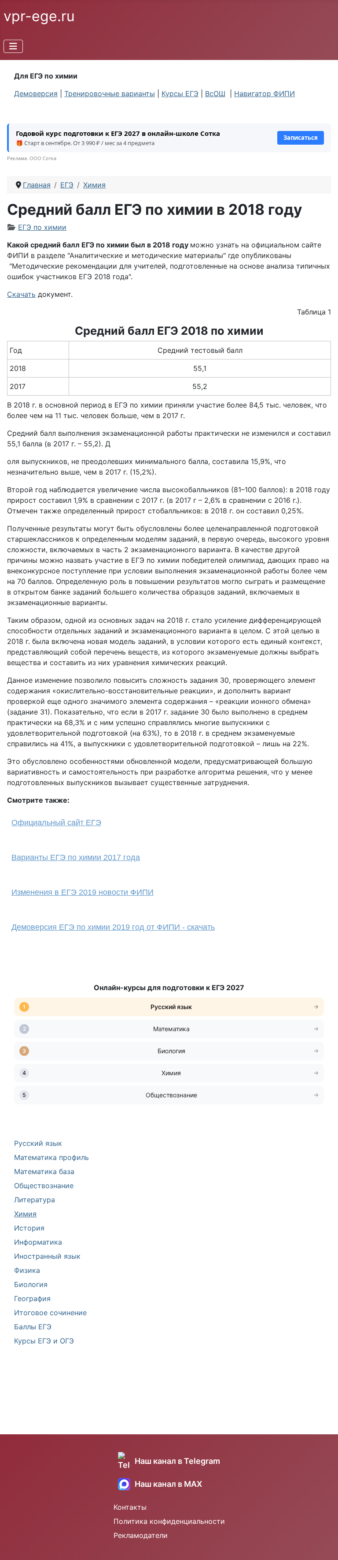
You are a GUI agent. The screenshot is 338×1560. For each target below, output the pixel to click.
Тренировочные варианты (109, 93)
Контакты (130, 1507)
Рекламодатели (141, 1535)
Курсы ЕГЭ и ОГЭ (44, 1340)
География (32, 1298)
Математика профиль (51, 1157)
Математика (171, 1029)
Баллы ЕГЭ (32, 1326)
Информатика (38, 1242)
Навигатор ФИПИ (264, 93)
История (29, 1227)
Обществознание (43, 1185)
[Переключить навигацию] (13, 46)
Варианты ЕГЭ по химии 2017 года (75, 857)
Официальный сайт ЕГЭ (56, 822)
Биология (31, 1284)
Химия (25, 1213)
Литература (34, 1199)
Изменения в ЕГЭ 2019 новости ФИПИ (82, 892)
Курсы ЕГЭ (180, 93)
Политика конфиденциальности (169, 1521)
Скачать (21, 294)
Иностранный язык (47, 1256)
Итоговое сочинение (50, 1312)
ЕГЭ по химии (42, 227)
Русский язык (38, 1143)
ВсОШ (215, 93)
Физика (27, 1270)
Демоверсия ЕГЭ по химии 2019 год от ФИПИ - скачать (113, 927)
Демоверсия (36, 93)
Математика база (44, 1171)
